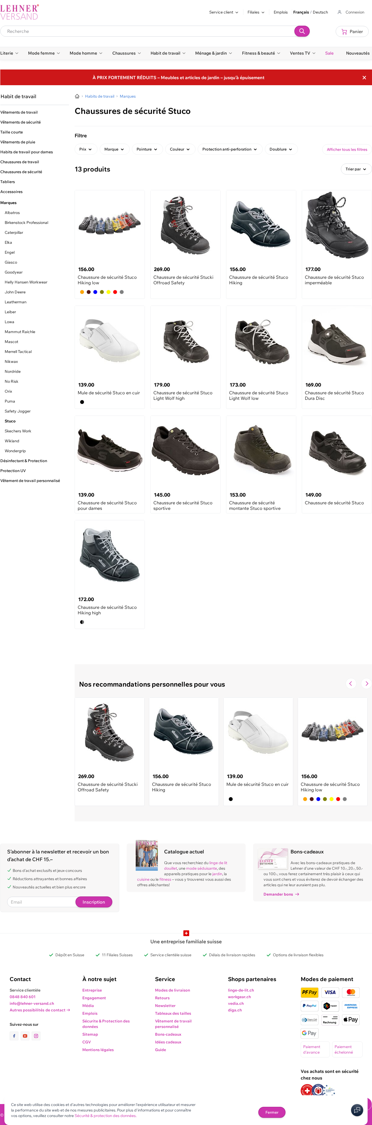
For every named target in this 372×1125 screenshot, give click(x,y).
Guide (160, 1049)
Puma (10, 401)
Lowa (9, 321)
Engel (10, 252)
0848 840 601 (23, 996)
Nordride (13, 371)
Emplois (281, 12)
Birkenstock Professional (26, 222)
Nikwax (11, 361)
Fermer (271, 1112)
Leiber (10, 311)
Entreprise (92, 990)
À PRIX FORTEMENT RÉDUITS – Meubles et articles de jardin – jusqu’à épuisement (178, 77)
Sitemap (90, 1034)
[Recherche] (302, 31)
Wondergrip (15, 450)
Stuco (10, 421)
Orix (8, 391)
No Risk (11, 381)
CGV (86, 1042)
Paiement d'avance (311, 1049)
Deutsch (320, 12)
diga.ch (235, 1010)
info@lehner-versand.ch (32, 1003)
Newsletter (165, 1005)
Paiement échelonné (344, 1049)
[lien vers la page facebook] (15, 1036)
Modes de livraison (172, 990)
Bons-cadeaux (168, 1034)
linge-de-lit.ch (241, 990)
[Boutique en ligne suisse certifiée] (307, 1090)
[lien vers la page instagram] (36, 1036)
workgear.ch (239, 996)
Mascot (11, 341)
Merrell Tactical (18, 351)
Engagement (94, 997)
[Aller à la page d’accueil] (77, 96)
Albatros (12, 212)
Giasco (11, 262)
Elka (8, 242)
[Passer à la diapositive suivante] (366, 683)
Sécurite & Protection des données (106, 1024)
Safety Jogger (18, 411)
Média (88, 1005)
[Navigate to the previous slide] (351, 683)
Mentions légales (98, 1049)
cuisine (143, 879)
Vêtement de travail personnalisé (173, 1024)
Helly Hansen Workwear (26, 282)
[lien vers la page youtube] (26, 1036)
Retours (162, 997)
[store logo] (19, 12)
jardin (217, 873)
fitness (165, 879)
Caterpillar (14, 232)
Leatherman (15, 301)
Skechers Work (18, 430)
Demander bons (278, 894)
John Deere (15, 292)
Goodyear (14, 272)
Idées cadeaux (168, 1042)
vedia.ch (236, 1003)
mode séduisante (201, 868)
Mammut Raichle (20, 331)
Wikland (12, 440)
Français (301, 12)
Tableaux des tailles (173, 1013)
